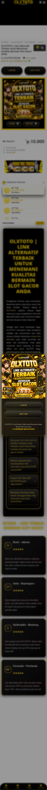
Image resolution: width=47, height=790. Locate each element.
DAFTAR (23, 414)
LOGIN (23, 405)
